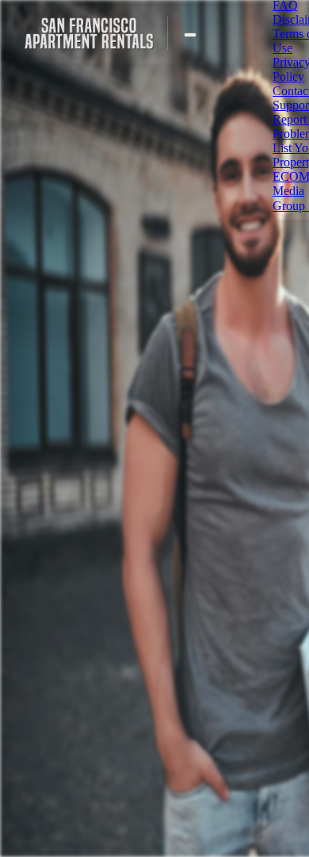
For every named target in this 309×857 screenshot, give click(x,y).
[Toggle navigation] (190, 35)
